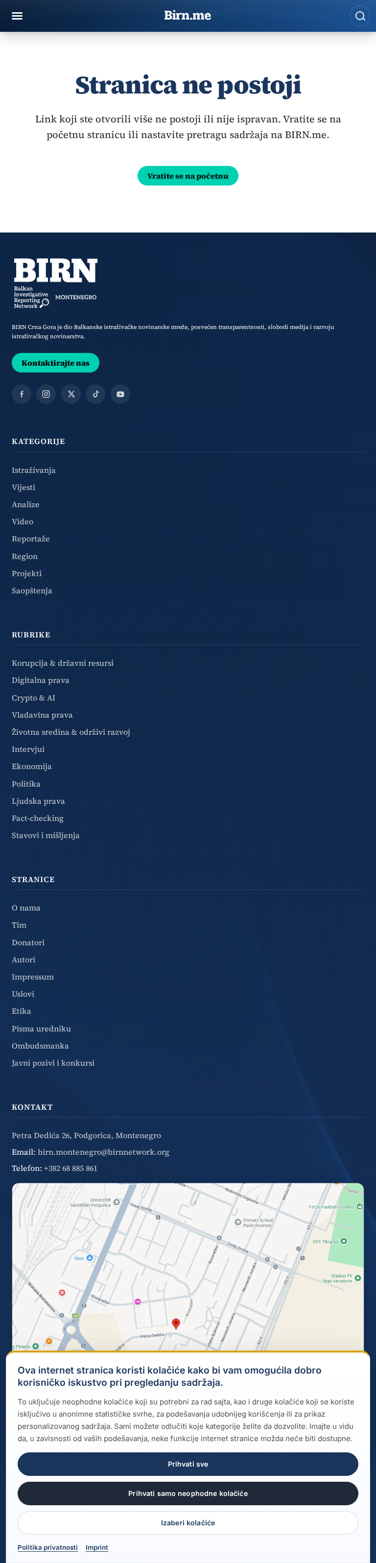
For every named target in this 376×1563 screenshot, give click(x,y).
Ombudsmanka (40, 1045)
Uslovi (23, 993)
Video (22, 521)
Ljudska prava (38, 800)
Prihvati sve (188, 1464)
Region (25, 556)
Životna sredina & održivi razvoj (71, 731)
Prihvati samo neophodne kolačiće (188, 1493)
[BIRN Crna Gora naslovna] (56, 283)
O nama (26, 907)
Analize (26, 504)
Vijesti (23, 487)
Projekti (27, 573)
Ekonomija (32, 766)
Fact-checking (38, 818)
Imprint (97, 1547)
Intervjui (28, 749)
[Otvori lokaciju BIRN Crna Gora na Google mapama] (188, 1316)
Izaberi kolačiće (188, 1522)
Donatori (28, 942)
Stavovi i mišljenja (46, 835)
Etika (21, 1010)
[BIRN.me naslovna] (188, 16)
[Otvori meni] (17, 16)
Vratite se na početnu (188, 175)
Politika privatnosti (48, 1547)
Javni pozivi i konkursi (53, 1062)
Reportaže (31, 538)
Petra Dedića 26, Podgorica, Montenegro (86, 1135)
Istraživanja (34, 470)
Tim (19, 924)
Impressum (33, 976)
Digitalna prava (41, 680)
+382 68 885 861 (70, 1168)
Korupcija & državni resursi (63, 662)
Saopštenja (32, 590)
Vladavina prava (42, 714)
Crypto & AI (33, 697)
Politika (26, 783)
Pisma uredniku (41, 1028)
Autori (23, 959)
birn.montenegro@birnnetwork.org (103, 1151)
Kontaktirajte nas (56, 362)
